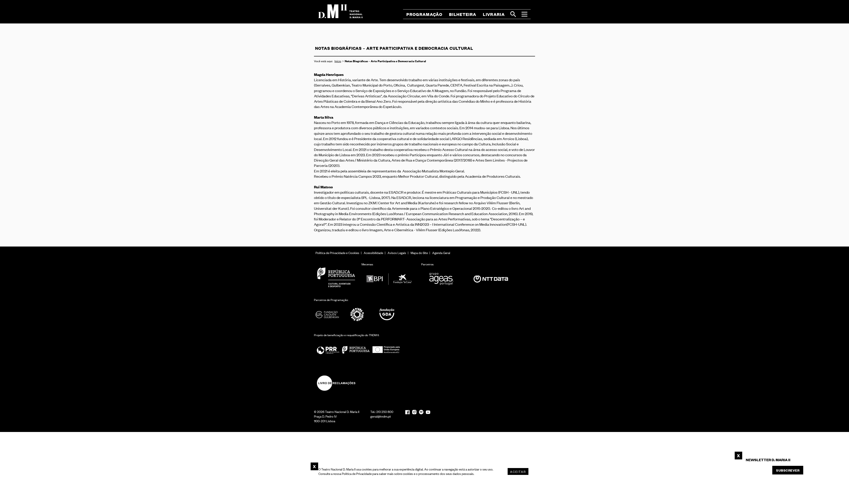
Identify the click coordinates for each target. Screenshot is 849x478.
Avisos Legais (397, 252)
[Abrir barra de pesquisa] (513, 14)
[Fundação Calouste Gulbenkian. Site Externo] (327, 314)
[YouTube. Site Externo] (428, 412)
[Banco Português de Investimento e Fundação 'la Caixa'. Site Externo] (389, 279)
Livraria (494, 14)
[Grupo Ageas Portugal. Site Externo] (443, 279)
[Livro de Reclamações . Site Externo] (336, 383)
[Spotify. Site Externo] (421, 412)
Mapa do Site (419, 252)
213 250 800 (384, 411)
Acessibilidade (373, 252)
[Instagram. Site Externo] (414, 412)
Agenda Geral (441, 252)
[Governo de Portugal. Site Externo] (336, 277)
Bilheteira (462, 14)
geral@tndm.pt (380, 416)
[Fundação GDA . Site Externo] (387, 314)
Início (338, 61)
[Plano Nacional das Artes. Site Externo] (357, 314)
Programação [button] (424, 14)
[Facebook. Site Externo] (407, 412)
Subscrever (787, 470)
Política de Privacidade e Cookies (337, 252)
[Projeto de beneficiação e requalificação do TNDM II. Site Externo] (358, 349)
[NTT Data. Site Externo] (491, 279)
